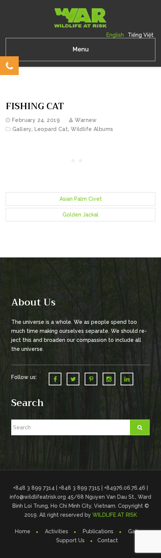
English (115, 35)
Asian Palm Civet (81, 199)
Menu (81, 49)
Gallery (21, 129)
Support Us (70, 540)
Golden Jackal (80, 215)
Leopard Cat (51, 129)
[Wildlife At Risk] (80, 17)
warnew (86, 120)
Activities (56, 531)
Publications (98, 531)
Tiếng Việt (141, 35)
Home (22, 531)
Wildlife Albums (92, 129)
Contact (107, 540)
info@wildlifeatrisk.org (38, 497)
